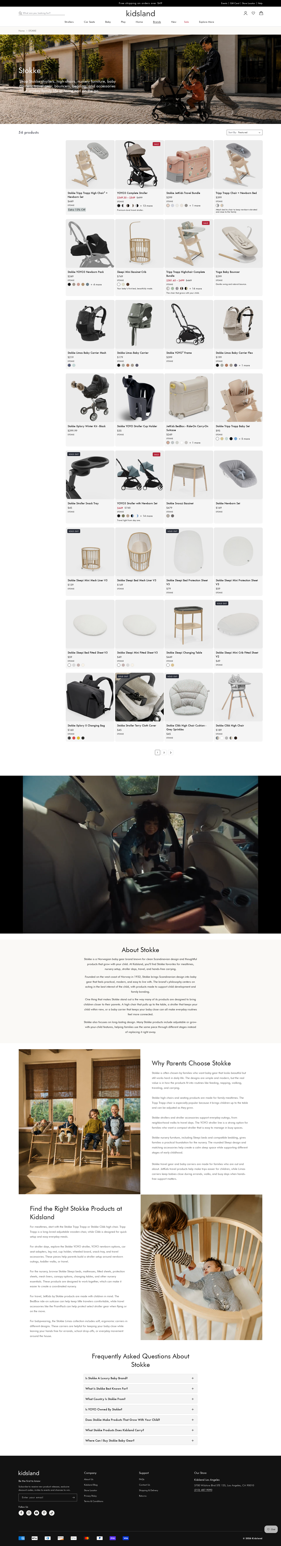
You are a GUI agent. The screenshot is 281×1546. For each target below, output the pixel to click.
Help (260, 3)
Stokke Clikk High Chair (230, 725)
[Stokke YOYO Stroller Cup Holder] (139, 397)
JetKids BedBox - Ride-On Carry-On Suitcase (187, 428)
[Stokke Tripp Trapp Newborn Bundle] (238, 164)
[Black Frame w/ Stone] (137, 205)
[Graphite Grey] (172, 515)
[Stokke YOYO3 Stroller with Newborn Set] (139, 475)
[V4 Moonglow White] (181, 442)
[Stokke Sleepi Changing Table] (188, 624)
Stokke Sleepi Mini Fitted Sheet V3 (137, 652)
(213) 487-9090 (203, 1489)
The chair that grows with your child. (182, 293)
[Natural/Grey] (222, 205)
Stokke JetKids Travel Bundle (183, 193)
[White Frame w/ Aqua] (137, 515)
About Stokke (140, 950)
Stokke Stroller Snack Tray (83, 503)
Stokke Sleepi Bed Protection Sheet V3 (187, 582)
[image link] (29, 1473)
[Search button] (20, 13)
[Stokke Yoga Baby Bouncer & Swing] (238, 243)
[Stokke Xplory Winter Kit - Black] (90, 397)
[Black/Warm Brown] (235, 738)
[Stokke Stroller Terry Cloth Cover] (139, 697)
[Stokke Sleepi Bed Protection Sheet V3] (188, 552)
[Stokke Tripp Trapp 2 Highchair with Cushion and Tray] (188, 243)
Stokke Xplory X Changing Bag (86, 725)
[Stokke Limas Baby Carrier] (139, 324)
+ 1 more (194, 205)
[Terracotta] (127, 365)
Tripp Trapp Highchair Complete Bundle (185, 273)
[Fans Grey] (73, 665)
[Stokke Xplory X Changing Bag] (90, 697)
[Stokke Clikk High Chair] (238, 697)
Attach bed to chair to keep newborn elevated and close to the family (236, 210)
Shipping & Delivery (148, 1490)
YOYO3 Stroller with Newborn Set (137, 503)
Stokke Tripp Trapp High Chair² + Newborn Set (87, 195)
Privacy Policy (90, 1496)
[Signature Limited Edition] (83, 738)
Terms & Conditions (93, 1501)
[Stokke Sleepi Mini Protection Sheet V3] (238, 552)
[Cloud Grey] (226, 738)
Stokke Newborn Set (228, 503)
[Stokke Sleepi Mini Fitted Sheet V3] (139, 624)
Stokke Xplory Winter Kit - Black (87, 426)
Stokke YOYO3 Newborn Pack (86, 272)
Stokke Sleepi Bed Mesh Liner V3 (136, 580)
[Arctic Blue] (172, 205)
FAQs (141, 1479)
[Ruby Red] (73, 738)
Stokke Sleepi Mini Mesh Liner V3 (87, 580)
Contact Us (144, 1484)
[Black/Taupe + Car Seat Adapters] (127, 515)
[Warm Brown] (127, 284)
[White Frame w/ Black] (123, 205)
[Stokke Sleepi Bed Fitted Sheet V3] (90, 624)
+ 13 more (146, 205)
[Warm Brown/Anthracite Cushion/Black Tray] (181, 288)
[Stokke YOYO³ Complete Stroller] (139, 164)
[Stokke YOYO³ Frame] (188, 324)
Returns (143, 1496)
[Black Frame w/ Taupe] (127, 205)
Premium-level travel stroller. (130, 210)
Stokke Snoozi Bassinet (179, 503)
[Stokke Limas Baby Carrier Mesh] (90, 324)
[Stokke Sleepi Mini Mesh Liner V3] (90, 552)
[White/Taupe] (132, 205)
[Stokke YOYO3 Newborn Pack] (90, 243)
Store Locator (248, 3)
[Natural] (123, 284)
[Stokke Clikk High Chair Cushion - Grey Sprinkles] (188, 697)
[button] (70, 22)
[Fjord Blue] (235, 438)
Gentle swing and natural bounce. (231, 284)
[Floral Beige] (132, 365)
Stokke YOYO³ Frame (179, 353)
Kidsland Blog (91, 1484)
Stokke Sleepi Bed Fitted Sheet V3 (88, 652)
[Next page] (170, 752)
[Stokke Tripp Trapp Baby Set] (238, 397)
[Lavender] (78, 665)
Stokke (71, 205)
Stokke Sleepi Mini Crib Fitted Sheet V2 (237, 654)
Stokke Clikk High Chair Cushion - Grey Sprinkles (186, 727)
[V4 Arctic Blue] (172, 442)
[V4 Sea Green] (177, 442)
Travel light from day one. (129, 520)
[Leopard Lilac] (137, 365)
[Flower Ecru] (83, 665)
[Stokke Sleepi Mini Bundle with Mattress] (139, 243)
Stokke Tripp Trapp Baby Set (233, 426)
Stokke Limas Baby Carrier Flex (234, 353)
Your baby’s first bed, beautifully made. (135, 288)
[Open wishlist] (253, 13)
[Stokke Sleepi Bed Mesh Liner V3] (139, 552)
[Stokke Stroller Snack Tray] (90, 475)
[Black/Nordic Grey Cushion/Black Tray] (186, 288)
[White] (222, 738)
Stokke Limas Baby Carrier (132, 353)
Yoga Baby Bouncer (228, 272)
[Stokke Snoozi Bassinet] (188, 475)
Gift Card (234, 3)
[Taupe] (73, 284)
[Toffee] (83, 284)
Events (224, 3)
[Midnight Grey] (186, 205)
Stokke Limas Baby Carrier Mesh (87, 353)
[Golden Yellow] (78, 738)
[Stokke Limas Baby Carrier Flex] (238, 324)
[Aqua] (87, 284)
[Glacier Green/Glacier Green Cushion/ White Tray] (172, 288)
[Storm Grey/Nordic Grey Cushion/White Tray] (177, 288)
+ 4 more (96, 284)
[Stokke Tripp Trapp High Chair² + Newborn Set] (90, 164)
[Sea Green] (177, 205)
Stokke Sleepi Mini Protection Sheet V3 (237, 582)
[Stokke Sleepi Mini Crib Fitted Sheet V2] (238, 624)
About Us (88, 1479)
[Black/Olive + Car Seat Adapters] (123, 515)
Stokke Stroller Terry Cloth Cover (136, 725)
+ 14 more (195, 288)
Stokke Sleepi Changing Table (184, 652)
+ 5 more (244, 438)
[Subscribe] (73, 1497)
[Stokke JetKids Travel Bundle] (188, 164)
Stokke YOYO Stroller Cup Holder (137, 426)
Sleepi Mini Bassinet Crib (131, 272)
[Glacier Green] (73, 365)
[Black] (231, 438)
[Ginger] (78, 284)
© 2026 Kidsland (253, 1538)
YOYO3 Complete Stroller (132, 193)
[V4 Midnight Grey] (186, 442)
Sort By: (232, 132)
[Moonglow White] (181, 205)
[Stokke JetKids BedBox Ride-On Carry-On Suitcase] (188, 397)
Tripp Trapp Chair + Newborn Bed (236, 193)
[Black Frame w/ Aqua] (132, 515)
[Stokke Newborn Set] (238, 475)
